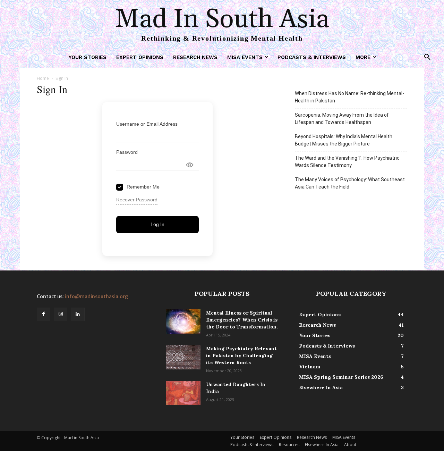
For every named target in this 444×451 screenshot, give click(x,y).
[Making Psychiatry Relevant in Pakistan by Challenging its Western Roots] (183, 357)
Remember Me (143, 187)
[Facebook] (43, 314)
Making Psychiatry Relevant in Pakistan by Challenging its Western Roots (241, 355)
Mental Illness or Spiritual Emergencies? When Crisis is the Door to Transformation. (242, 320)
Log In (157, 224)
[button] (427, 57)
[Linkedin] (77, 314)
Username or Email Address (147, 124)
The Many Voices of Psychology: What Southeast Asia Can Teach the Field (350, 183)
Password (127, 152)
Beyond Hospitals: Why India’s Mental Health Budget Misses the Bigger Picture (343, 140)
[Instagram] (60, 314)
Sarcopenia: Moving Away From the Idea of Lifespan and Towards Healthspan (342, 118)
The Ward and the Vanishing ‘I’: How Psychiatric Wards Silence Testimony (347, 161)
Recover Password (136, 199)
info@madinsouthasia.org (96, 296)
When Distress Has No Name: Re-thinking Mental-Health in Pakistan (349, 97)
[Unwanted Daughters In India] (183, 393)
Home (43, 78)
